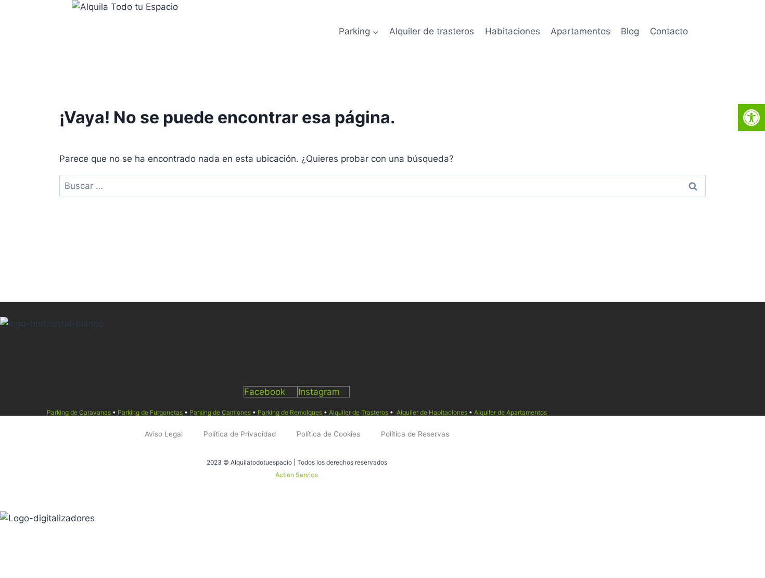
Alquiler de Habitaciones (432, 412)
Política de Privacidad (239, 434)
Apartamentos (580, 31)
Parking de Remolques (290, 412)
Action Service (296, 475)
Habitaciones (512, 31)
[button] (751, 117)
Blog (630, 31)
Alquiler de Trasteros (358, 412)
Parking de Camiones (220, 412)
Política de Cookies (328, 434)
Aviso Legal (164, 434)
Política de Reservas (415, 434)
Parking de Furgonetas (150, 412)
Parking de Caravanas (79, 412)
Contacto (669, 31)
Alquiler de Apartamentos (510, 412)
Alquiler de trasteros (431, 31)
